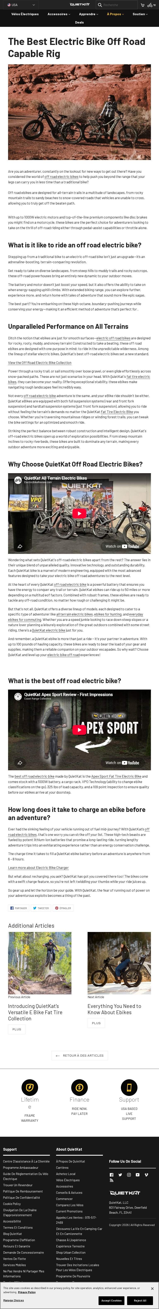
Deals (79, 22)
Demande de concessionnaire (23, 1252)
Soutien (142, 14)
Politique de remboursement (23, 1191)
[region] (79, 1295)
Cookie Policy (12, 1204)
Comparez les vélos (69, 1205)
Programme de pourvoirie (73, 1276)
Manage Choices (13, 1300)
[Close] (152, 1288)
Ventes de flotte (14, 1259)
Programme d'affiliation (19, 1240)
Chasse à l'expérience (71, 1240)
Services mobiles (14, 1265)
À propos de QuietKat (70, 1161)
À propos (117, 14)
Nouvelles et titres (69, 1259)
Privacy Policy (27, 1292)
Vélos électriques (25, 14)
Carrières (62, 1167)
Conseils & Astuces (69, 1192)
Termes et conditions (18, 1227)
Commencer (64, 1199)
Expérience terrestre (70, 1246)
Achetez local (65, 1174)
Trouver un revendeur (18, 1185)
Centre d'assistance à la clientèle (26, 1161)
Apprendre (90, 14)
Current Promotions (69, 1211)
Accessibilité (12, 1221)
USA (15, 5)
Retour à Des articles (83, 1055)
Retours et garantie (16, 1246)
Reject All (140, 1300)
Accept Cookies (111, 1300)
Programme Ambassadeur (20, 1167)
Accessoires (61, 14)
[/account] (151, 5)
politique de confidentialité (21, 1197)
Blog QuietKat (12, 1234)
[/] (132, 1193)
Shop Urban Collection (71, 1252)
